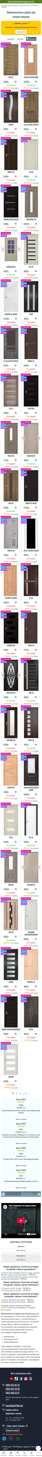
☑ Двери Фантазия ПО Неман (13, 1302)
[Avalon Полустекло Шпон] (31, 769)
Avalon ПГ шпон (11, 598)
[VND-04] (11, 485)
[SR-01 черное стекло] (31, 532)
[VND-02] (31, 675)
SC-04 (31, 598)
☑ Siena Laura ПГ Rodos (11, 1290)
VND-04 (10, 503)
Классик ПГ (31, 455)
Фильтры (32, 39)
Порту (31, 1029)
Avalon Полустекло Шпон (31, 788)
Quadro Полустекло (11, 219)
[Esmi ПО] (11, 867)
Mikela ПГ (11, 172)
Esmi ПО (11, 884)
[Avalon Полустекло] (31, 59)
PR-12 (11, 837)
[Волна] (11, 106)
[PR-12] (11, 819)
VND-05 (11, 932)
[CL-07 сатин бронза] (31, 106)
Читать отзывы (21, 1119)
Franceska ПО (31, 219)
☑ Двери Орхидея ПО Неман (13, 1300)
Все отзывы (6, 1310)
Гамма (11, 982)
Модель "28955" (21, 1148)
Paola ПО (11, 455)
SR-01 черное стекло (31, 550)
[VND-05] (11, 914)
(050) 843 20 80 (13, 1388)
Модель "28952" (21, 1170)
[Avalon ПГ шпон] (11, 580)
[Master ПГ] (11, 769)
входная (35, 1314)
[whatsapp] (19, 1439)
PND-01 (11, 77)
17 (25, 1093)
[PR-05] (31, 154)
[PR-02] (11, 390)
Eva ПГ (31, 837)
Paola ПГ (31, 645)
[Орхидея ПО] (11, 675)
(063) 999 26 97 (12, 1392)
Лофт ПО (31, 740)
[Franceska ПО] (31, 201)
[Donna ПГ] (31, 343)
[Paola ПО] (11, 438)
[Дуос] (31, 296)
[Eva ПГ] (31, 819)
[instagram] (26, 1379)
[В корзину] (15, 81)
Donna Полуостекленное (11, 1029)
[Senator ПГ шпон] (11, 296)
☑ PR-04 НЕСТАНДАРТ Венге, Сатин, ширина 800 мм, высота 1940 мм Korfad (20, 1274)
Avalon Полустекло (31, 77)
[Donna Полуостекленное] (11, 1011)
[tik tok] (16, 1379)
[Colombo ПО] (11, 722)
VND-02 (31, 692)
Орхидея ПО (11, 692)
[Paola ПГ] (31, 627)
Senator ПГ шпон (11, 314)
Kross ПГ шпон (31, 503)
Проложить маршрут (12, 1430)
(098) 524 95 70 (21, 32)
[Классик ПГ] (31, 438)
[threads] (31, 1379)
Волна (11, 124)
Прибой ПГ (31, 884)
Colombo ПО (11, 740)
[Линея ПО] (11, 532)
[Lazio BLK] (31, 390)
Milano (11, 1076)
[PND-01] (11, 59)
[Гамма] (11, 964)
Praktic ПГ (31, 982)
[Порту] (31, 1011)
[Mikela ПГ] (11, 154)
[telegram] (5, 1439)
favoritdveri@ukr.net (14, 1405)
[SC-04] (31, 580)
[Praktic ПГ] (31, 964)
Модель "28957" (21, 1099)
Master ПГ (11, 787)
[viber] (12, 1439)
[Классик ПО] (11, 249)
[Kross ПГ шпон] (31, 485)
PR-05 (31, 172)
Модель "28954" (21, 1123)
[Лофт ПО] (31, 722)
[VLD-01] (31, 249)
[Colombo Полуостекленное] (31, 914)
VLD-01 (31, 266)
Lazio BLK (31, 408)
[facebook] (21, 1379)
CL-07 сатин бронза (31, 124)
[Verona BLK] (11, 627)
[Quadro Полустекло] (11, 201)
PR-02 (11, 408)
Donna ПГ (31, 361)
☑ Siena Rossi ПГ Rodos (11, 1288)
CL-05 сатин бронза (11, 361)
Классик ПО (10, 266)
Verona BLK (11, 645)
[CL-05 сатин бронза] (11, 343)
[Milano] (11, 1059)
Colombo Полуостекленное (31, 933)
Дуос (31, 314)
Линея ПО (10, 550)
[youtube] (11, 1379)
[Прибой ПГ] (31, 867)
